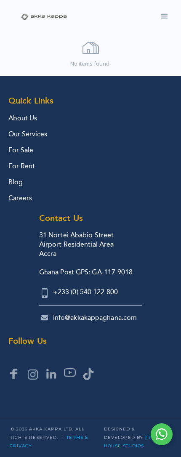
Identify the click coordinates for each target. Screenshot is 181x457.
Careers (20, 198)
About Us (22, 118)
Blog (15, 182)
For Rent (21, 166)
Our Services (27, 134)
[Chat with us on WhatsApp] (162, 434)
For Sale (20, 150)
